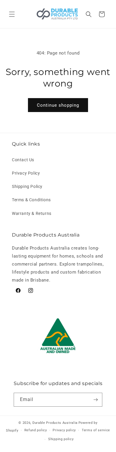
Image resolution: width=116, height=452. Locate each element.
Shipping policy (61, 439)
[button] (11, 14)
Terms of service (96, 430)
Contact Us (23, 159)
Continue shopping (58, 105)
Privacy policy (64, 430)
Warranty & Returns (31, 213)
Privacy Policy (26, 173)
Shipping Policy (27, 186)
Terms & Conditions (31, 199)
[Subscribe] (95, 400)
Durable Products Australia (55, 423)
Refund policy (35, 430)
